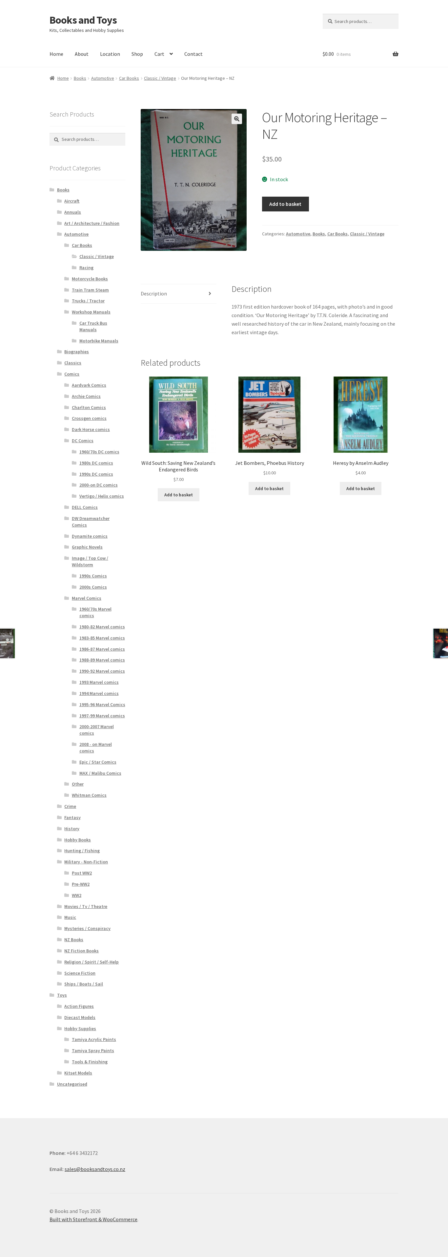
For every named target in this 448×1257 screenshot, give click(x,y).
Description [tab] (154, 293)
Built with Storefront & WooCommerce (93, 1219)
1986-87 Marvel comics (102, 649)
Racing (86, 268)
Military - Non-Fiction (86, 862)
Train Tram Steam (90, 290)
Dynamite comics (90, 536)
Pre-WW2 (81, 884)
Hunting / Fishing (82, 851)
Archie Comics (86, 396)
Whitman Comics (89, 795)
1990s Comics (93, 576)
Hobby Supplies (80, 1028)
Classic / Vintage (160, 78)
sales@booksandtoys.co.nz (95, 1169)
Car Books (129, 78)
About (82, 54)
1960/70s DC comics (99, 452)
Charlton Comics (89, 407)
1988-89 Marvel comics (102, 660)
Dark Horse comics (91, 429)
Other (78, 784)
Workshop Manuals (91, 312)
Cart (159, 54)
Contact (193, 54)
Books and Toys (83, 20)
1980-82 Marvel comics (102, 627)
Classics (72, 363)
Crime (70, 806)
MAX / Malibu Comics (100, 773)
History (71, 829)
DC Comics (82, 441)
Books (80, 78)
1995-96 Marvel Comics (102, 704)
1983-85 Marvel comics (102, 638)
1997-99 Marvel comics (102, 716)
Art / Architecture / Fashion (91, 223)
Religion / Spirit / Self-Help (91, 962)
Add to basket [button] (178, 495)
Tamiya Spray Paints (93, 1050)
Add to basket (285, 204)
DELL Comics (85, 507)
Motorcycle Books (90, 279)
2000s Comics (93, 587)
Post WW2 (82, 873)
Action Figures (79, 1006)
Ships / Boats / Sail (83, 984)
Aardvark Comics (89, 385)
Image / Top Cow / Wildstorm (90, 561)
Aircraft (71, 201)
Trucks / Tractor (88, 301)
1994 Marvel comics (99, 693)
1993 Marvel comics (99, 682)
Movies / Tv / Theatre (85, 906)
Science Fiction (79, 973)
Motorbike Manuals (98, 341)
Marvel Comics (86, 598)
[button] (237, 119)
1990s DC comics (96, 474)
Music (70, 917)
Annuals (72, 212)
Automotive (102, 78)
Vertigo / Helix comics (101, 496)
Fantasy (72, 817)
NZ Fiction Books (81, 951)
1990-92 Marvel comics (102, 671)
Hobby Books (77, 840)
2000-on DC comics (98, 485)
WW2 (76, 895)
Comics (71, 374)
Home (56, 54)
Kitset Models (78, 1073)
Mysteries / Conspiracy (87, 928)
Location (110, 54)
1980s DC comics (96, 463)
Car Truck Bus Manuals (93, 326)
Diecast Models (79, 1017)
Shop (137, 54)
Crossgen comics (89, 418)
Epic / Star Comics (97, 762)
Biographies (76, 352)
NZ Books (73, 940)
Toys (62, 995)
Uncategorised (72, 1084)
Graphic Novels (87, 547)
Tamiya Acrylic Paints (94, 1039)
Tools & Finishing (90, 1062)
